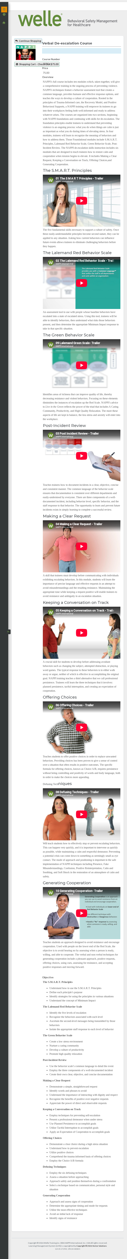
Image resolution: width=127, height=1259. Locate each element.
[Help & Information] (4, 14)
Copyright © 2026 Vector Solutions (91, 1246)
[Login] (4, 9)
